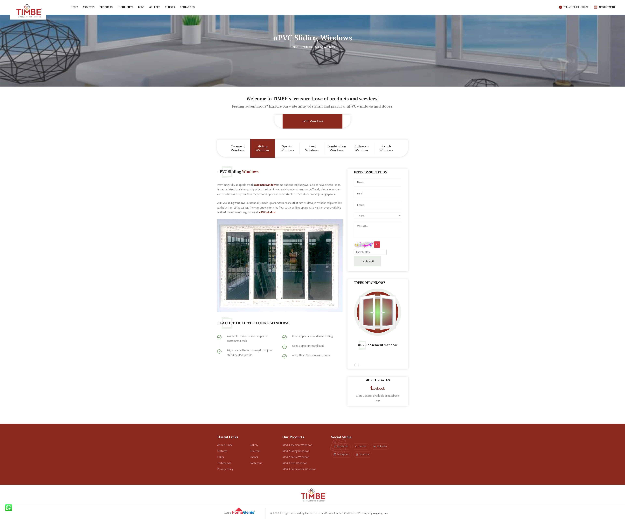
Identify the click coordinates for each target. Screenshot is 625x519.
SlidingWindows (262, 148)
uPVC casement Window (356, 345)
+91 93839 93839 (575, 7)
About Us (89, 7)
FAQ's (220, 457)
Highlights (125, 7)
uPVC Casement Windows (297, 445)
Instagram (343, 454)
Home (74, 7)
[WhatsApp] (8, 507)
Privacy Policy (225, 469)
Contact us (187, 7)
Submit (370, 261)
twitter (362, 446)
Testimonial (224, 463)
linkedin (382, 446)
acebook (378, 388)
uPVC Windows (312, 121)
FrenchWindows (386, 148)
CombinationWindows (336, 148)
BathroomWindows (361, 148)
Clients (170, 7)
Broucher (255, 451)
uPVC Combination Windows (299, 469)
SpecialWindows (287, 148)
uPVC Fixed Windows (294, 463)
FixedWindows (312, 148)
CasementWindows (238, 148)
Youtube (364, 454)
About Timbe (225, 445)
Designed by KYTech (380, 513)
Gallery (154, 7)
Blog (141, 7)
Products (106, 7)
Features (222, 451)
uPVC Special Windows (295, 457)
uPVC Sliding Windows (295, 451)
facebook (342, 446)
